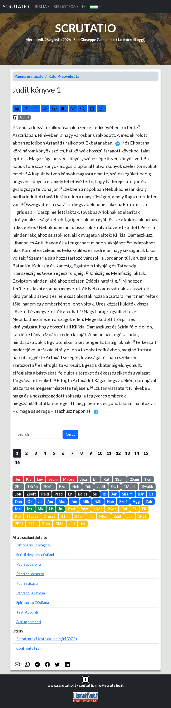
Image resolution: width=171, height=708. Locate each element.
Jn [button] (60, 509)
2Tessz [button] (49, 516)
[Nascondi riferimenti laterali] (45, 108)
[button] (95, 6)
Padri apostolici (28, 564)
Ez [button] (151, 494)
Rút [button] (106, 479)
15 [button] (145, 453)
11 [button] (109, 453)
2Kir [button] (18, 486)
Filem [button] (103, 516)
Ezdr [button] (63, 486)
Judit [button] (101, 486)
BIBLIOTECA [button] (64, 6)
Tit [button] (91, 516)
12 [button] (118, 453)
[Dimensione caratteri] (26, 108)
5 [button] (54, 453)
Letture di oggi (131, 39)
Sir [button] (95, 494)
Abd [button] (61, 501)
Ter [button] (18, 479)
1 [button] (17, 453)
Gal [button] (124, 509)
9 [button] (90, 453)
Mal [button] (18, 509)
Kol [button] (18, 516)
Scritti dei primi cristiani (35, 554)
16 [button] (17, 462)
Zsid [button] (117, 516)
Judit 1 (24, 117)
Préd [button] (59, 494)
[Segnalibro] (92, 108)
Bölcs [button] (82, 494)
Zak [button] (149, 501)
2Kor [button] (112, 509)
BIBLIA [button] (41, 6)
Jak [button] (130, 516)
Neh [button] (75, 486)
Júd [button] (72, 523)
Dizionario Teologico (33, 545)
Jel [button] (82, 523)
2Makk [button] (147, 486)
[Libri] (17, 108)
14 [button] (136, 453)
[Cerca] (82, 108)
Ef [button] (134, 509)
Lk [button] (51, 509)
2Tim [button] (79, 516)
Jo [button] (40, 501)
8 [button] (81, 453)
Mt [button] (29, 509)
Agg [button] (136, 501)
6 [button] (63, 453)
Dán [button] (18, 501)
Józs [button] (84, 479)
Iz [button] (104, 494)
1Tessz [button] (32, 516)
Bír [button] (95, 479)
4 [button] (45, 453)
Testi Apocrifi (27, 612)
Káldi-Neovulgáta (64, 76)
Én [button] (70, 494)
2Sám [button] (134, 479)
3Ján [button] (59, 523)
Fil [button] (144, 509)
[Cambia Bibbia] (73, 108)
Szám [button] (53, 479)
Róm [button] (84, 509)
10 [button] (100, 453)
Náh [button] (97, 501)
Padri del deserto (30, 573)
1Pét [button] (142, 516)
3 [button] (35, 453)
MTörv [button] (68, 479)
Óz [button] (29, 501)
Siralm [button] (127, 494)
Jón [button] (74, 501)
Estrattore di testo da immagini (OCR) (46, 638)
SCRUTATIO (16, 6)
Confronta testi (28, 648)
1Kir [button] (147, 479)
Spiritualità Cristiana (32, 602)
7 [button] (72, 453)
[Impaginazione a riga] (35, 108)
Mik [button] (86, 501)
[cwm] (84, 6)
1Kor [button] (98, 509)
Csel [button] (71, 509)
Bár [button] (141, 494)
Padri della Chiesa (30, 593)
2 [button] (26, 453)
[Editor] (54, 108)
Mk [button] (40, 509)
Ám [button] (50, 501)
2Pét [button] (19, 523)
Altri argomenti (28, 621)
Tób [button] (88, 486)
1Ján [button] (32, 523)
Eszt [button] (114, 486)
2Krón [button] (48, 486)
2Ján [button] (46, 523)
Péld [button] (45, 494)
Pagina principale (29, 76)
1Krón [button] (32, 486)
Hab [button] (110, 501)
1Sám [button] (119, 479)
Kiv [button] (28, 479)
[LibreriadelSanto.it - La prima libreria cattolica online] (85, 696)
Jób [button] (18, 494)
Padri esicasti (27, 583)
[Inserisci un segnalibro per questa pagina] (101, 108)
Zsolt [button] (31, 494)
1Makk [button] (130, 486)
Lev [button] (40, 479)
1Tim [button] (65, 516)
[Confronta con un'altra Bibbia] (63, 108)
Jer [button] (114, 494)
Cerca (70, 434)
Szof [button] (123, 501)
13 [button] (127, 453)
